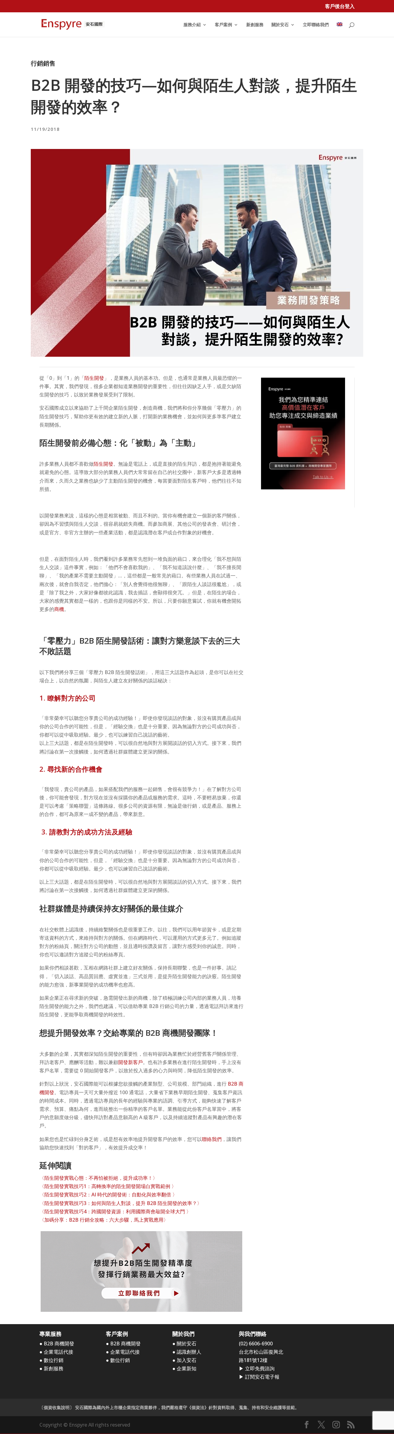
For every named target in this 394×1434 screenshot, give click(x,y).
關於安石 (280, 24)
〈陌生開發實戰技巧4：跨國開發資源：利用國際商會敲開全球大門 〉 (115, 1211)
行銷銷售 (43, 63)
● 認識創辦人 (186, 1351)
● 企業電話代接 (56, 1351)
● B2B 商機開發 (56, 1343)
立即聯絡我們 (316, 24)
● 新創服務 (51, 1368)
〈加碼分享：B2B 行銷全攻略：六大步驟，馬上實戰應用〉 (103, 1219)
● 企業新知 (184, 1368)
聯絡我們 (212, 1139)
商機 (59, 609)
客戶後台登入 (340, 7)
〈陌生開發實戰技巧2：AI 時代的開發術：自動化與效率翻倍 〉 (108, 1194)
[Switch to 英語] (339, 29)
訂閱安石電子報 (262, 1376)
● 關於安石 (184, 1343)
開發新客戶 (130, 1062)
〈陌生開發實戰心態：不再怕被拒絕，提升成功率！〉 (98, 1178)
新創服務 (254, 24)
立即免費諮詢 (260, 1368)
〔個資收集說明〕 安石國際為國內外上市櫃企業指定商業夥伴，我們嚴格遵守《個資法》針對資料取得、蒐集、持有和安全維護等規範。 (169, 1407)
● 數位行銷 (51, 1360)
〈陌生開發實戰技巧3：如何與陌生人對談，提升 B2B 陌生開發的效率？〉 (120, 1203)
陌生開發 (94, 378)
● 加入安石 (184, 1360)
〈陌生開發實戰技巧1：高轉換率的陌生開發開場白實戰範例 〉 (107, 1186)
